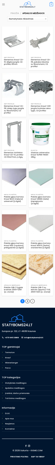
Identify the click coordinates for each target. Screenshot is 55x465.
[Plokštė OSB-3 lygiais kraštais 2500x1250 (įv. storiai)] (14, 268)
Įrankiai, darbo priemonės (17, 393)
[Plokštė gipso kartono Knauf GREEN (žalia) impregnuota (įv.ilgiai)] (41, 178)
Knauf (8, 357)
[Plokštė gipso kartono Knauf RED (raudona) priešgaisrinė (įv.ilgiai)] (14, 224)
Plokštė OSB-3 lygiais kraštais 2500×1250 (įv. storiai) (13, 289)
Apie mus (9, 418)
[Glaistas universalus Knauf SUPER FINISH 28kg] (41, 133)
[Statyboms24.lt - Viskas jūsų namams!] (27, 4)
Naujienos (9, 423)
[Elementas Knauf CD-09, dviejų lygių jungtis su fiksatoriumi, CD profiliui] (14, 87)
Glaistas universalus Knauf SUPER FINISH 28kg (40, 155)
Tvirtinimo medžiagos (15, 398)
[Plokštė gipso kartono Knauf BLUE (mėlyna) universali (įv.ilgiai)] (14, 178)
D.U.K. (7, 413)
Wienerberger (11, 362)
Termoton (10, 352)
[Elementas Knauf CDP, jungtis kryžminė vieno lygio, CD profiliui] (41, 87)
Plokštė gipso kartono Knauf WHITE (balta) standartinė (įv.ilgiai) (41, 245)
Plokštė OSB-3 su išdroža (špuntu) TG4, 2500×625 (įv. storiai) (41, 289)
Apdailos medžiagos (15, 388)
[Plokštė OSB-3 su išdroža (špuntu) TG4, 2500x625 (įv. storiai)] (41, 268)
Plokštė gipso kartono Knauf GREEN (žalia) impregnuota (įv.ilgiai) (41, 200)
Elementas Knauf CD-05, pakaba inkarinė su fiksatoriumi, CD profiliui (41, 63)
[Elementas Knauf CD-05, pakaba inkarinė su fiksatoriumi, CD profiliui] (41, 40)
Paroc (8, 368)
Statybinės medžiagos (15, 383)
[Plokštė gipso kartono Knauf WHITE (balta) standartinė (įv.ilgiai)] (41, 224)
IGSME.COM (36, 450)
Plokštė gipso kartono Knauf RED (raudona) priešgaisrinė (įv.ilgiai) (14, 245)
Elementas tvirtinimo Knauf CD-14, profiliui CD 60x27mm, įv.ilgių (13, 155)
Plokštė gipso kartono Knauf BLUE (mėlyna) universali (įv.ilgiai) (14, 199)
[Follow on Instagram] (29, 446)
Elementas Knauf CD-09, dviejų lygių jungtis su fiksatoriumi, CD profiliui (14, 109)
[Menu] (3, 4)
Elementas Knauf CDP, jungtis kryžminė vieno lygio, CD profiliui (41, 108)
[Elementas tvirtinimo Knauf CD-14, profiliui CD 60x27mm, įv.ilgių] (14, 133)
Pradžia (14, 13)
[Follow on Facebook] (26, 446)
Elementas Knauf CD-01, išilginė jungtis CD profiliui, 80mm (14, 62)
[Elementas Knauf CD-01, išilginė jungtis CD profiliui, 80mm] (14, 40)
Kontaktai (10, 429)
